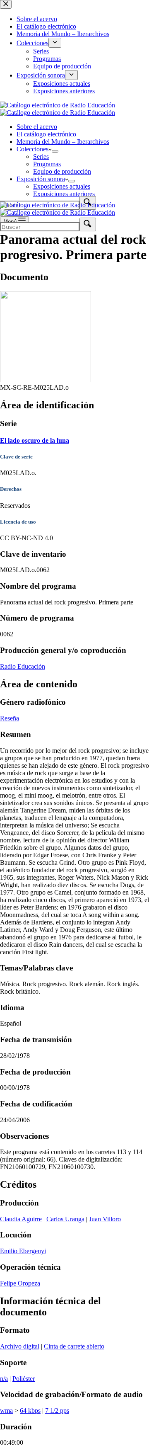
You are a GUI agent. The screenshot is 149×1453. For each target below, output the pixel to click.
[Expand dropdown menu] (55, 151)
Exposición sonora (41, 178)
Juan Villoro (105, 1219)
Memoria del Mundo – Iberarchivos (63, 141)
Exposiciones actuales (61, 186)
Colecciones (32, 149)
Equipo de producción (62, 171)
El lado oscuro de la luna (34, 440)
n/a (4, 1378)
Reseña (9, 718)
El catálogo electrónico (46, 134)
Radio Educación (22, 666)
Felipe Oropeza (20, 1283)
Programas (47, 163)
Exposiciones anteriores (64, 193)
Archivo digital (19, 1346)
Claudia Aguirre (21, 1219)
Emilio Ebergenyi (23, 1250)
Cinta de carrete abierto (74, 1346)
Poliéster (23, 1378)
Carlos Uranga (65, 1219)
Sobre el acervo (37, 126)
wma (6, 1410)
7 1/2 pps (57, 1410)
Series (41, 156)
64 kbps (30, 1410)
